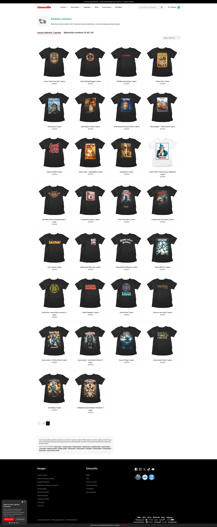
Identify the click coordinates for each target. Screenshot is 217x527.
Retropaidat (42, 489)
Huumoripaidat (97, 448)
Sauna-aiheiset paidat (53, 450)
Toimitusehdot (91, 485)
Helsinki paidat (77, 446)
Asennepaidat (107, 448)
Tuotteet (63, 7)
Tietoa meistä (106, 7)
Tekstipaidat (71, 448)
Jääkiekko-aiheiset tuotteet (47, 485)
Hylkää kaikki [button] (20, 519)
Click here (123, 525)
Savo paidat (42, 450)
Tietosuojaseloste (57, 520)
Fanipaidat (89, 448)
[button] (14, 523)
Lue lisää (11, 516)
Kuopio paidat (106, 446)
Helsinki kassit (86, 446)
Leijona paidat (80, 448)
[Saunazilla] (44, 7)
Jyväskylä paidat (96, 446)
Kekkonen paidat (52, 448)
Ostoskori (173, 7)
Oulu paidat (42, 448)
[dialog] (14, 512)
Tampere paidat (67, 446)
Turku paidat (57, 446)
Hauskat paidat (62, 448)
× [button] (24, 501)
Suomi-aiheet (75, 7)
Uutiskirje (89, 489)
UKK (87, 478)
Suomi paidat (42, 475)
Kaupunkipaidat (43, 482)
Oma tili (40, 505)
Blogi (96, 7)
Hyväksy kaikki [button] (8, 519)
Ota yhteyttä (91, 492)
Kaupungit (87, 7)
